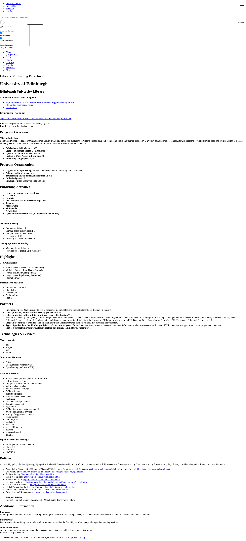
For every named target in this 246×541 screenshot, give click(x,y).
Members (10, 8)
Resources (10, 67)
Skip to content (7, 47)
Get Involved (12, 55)
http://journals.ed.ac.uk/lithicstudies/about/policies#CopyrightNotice (52, 471)
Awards (9, 65)
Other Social (11, 107)
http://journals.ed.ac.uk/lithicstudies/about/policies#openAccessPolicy (56, 482)
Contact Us (11, 6)
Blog (8, 70)
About (8, 52)
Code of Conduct (13, 3)
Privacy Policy (78, 537)
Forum (9, 60)
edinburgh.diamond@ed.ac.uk (19, 105)
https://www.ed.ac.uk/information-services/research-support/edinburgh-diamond (41, 102)
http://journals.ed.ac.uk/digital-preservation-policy (53, 487)
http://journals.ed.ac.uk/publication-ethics (35, 474)
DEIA (8, 57)
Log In (9, 11)
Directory (10, 62)
